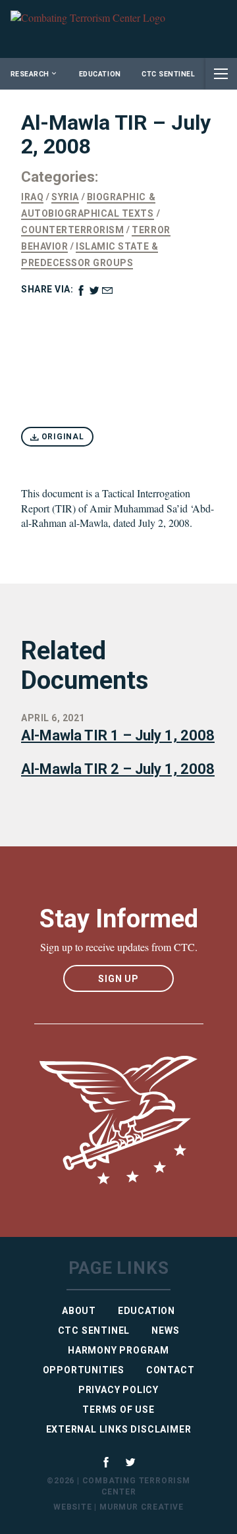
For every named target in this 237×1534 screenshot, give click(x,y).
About (79, 1310)
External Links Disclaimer (119, 1429)
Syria (65, 197)
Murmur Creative (141, 1507)
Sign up (118, 978)
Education (100, 74)
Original (61, 436)
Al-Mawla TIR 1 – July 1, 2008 (118, 735)
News (165, 1330)
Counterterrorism (72, 230)
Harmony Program (118, 1350)
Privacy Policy (118, 1389)
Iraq (32, 197)
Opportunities (83, 1370)
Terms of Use (118, 1409)
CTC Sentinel (168, 74)
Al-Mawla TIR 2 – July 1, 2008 (118, 769)
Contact (170, 1370)
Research (30, 74)
